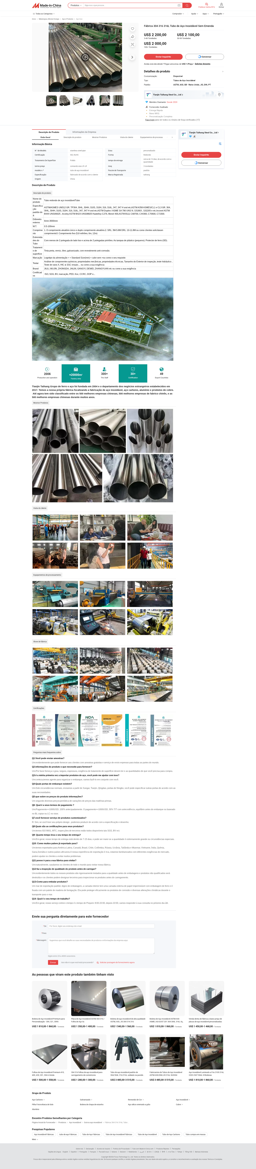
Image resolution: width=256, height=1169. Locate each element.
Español (74, 1152)
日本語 (156, 1152)
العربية (142, 1152)
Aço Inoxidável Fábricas (44, 1134)
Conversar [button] (206, 56)
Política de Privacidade (121, 1149)
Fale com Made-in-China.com (142, 1149)
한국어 (149, 1152)
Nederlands (133, 1152)
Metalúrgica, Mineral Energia (49, 19)
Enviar (53, 962)
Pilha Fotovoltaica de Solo (42, 1104)
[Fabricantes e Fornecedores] (46, 5)
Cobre (178, 1104)
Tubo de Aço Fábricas (91, 1134)
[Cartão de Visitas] (220, 143)
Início (34, 19)
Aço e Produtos (67, 19)
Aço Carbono (37, 1099)
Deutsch (123, 1152)
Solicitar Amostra (202, 64)
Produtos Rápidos (162, 1149)
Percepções (176, 1149)
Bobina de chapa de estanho (91, 1104)
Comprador (177, 13)
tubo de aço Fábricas (68, 1134)
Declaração (90, 1149)
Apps (205, 13)
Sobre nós (79, 1149)
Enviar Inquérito (163, 56)
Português (83, 1152)
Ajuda (193, 13)
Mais (34, 1139)
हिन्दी (163, 1152)
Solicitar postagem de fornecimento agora (116, 962)
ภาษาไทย (171, 1152)
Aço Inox (79, 19)
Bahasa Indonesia (201, 1152)
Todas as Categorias (44, 13)
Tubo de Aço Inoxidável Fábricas (119, 1134)
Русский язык (104, 1152)
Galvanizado (85, 1099)
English (65, 1152)
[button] (167, 137)
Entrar (221, 7)
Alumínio (35, 1109)
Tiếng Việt (188, 1152)
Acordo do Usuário (103, 1149)
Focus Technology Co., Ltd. (123, 1157)
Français (93, 1152)
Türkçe (179, 1152)
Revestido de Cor (135, 1099)
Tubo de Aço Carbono (171, 1134)
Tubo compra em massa (195, 1134)
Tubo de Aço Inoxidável (147, 1134)
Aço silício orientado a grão (139, 1104)
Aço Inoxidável (182, 1099)
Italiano (114, 1152)
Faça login (150, 119)
